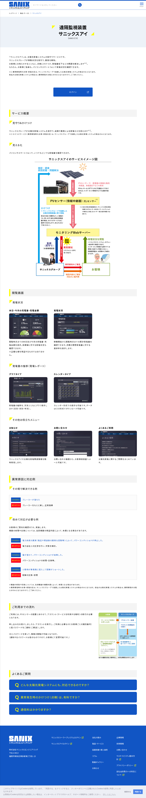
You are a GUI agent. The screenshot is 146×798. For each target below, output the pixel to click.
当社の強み (96, 737)
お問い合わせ (121, 749)
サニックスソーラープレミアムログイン (66, 737)
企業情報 (120, 737)
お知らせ (95, 768)
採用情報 (120, 743)
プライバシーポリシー (125, 765)
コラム (94, 756)
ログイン (73, 92)
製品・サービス (24, 13)
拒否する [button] (127, 792)
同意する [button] (138, 792)
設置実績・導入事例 (100, 749)
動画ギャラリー (98, 762)
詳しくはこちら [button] (109, 794)
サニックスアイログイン (60, 743)
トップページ (13, 13)
